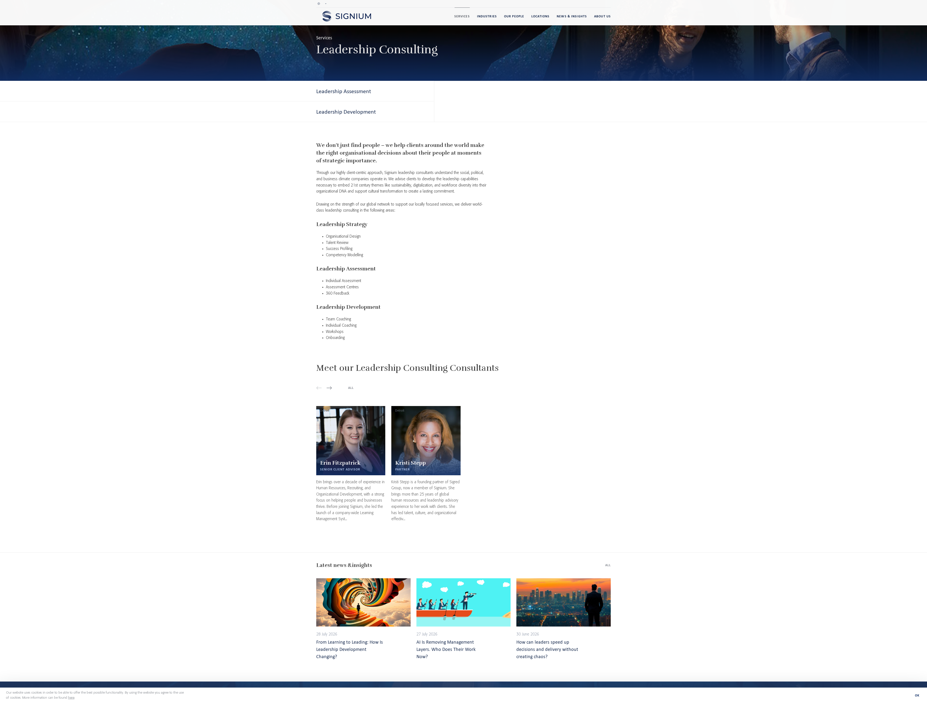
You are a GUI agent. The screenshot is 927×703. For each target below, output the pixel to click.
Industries (487, 16)
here (71, 697)
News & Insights (572, 16)
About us (602, 16)
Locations (540, 16)
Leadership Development (346, 111)
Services (462, 16)
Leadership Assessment (343, 91)
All (351, 388)
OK (917, 695)
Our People (514, 16)
